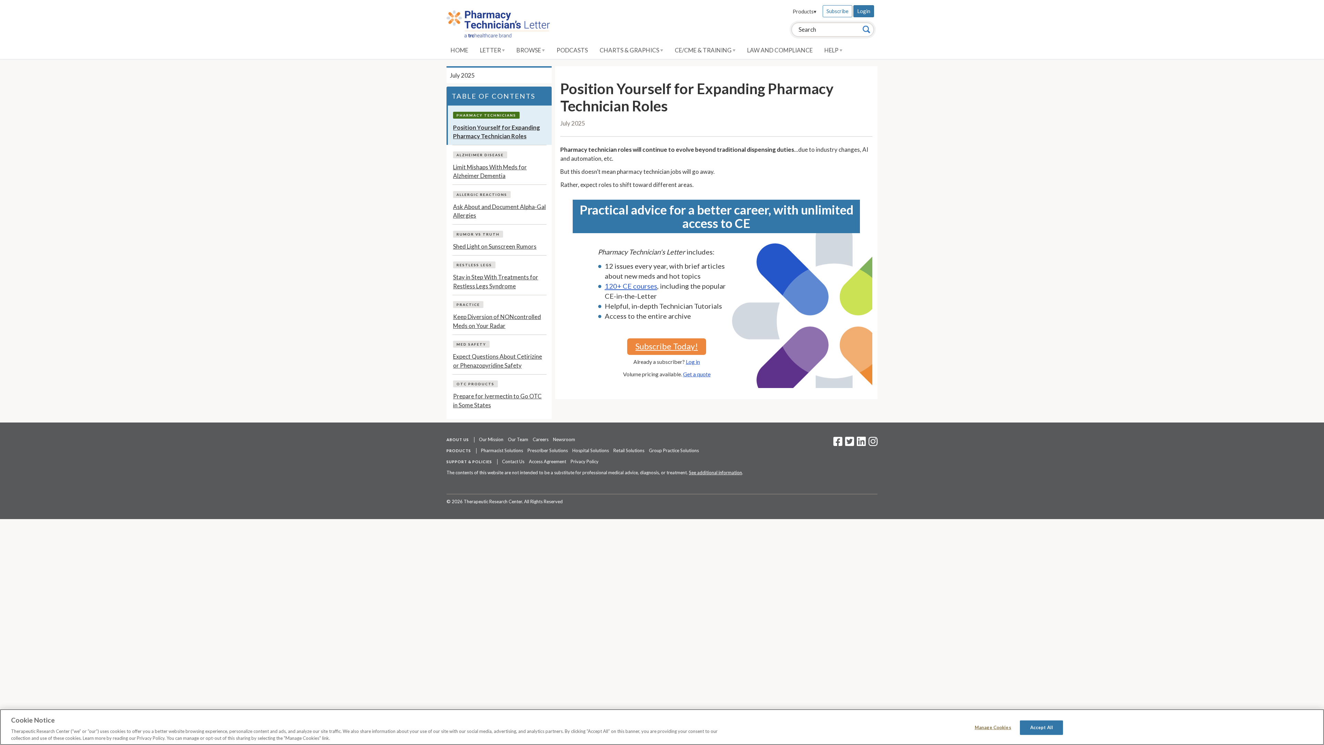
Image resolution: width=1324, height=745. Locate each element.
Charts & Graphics (630, 50)
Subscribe (837, 11)
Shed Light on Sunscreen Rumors (494, 246)
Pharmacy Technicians (486, 115)
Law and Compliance (780, 50)
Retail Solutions (628, 450)
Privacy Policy (585, 461)
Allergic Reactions (482, 194)
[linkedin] (861, 443)
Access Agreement (547, 461)
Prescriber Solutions (548, 450)
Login (863, 11)
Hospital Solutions (590, 450)
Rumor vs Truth (478, 234)
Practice (468, 304)
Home (459, 50)
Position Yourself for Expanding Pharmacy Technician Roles (496, 132)
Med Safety (471, 344)
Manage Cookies (993, 727)
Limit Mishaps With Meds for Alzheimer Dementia (490, 171)
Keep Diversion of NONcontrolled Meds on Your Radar (497, 321)
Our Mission (491, 439)
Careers (541, 439)
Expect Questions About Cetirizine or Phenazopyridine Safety (497, 361)
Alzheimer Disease (480, 155)
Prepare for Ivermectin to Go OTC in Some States (497, 401)
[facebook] (837, 443)
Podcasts (572, 50)
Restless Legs (474, 265)
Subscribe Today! (666, 346)
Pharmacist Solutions (502, 450)
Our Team (518, 439)
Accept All (1041, 727)
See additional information (715, 472)
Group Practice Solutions (674, 450)
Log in (693, 361)
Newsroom (564, 439)
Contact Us (513, 461)
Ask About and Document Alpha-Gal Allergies (499, 211)
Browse (529, 50)
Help (832, 50)
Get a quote (697, 374)
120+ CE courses (631, 286)
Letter (491, 50)
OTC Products (475, 384)
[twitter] (848, 443)
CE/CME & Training (704, 50)
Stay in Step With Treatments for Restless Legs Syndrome (495, 282)
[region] (662, 727)
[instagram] (873, 443)
